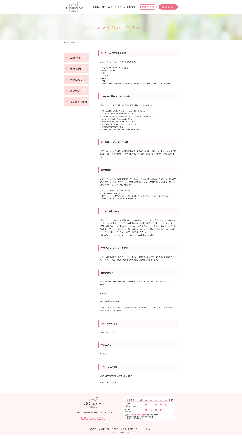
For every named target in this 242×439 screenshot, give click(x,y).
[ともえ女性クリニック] (74, 7)
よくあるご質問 (127, 429)
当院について (104, 429)
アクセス (115, 429)
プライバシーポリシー (144, 429)
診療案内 (92, 429)
